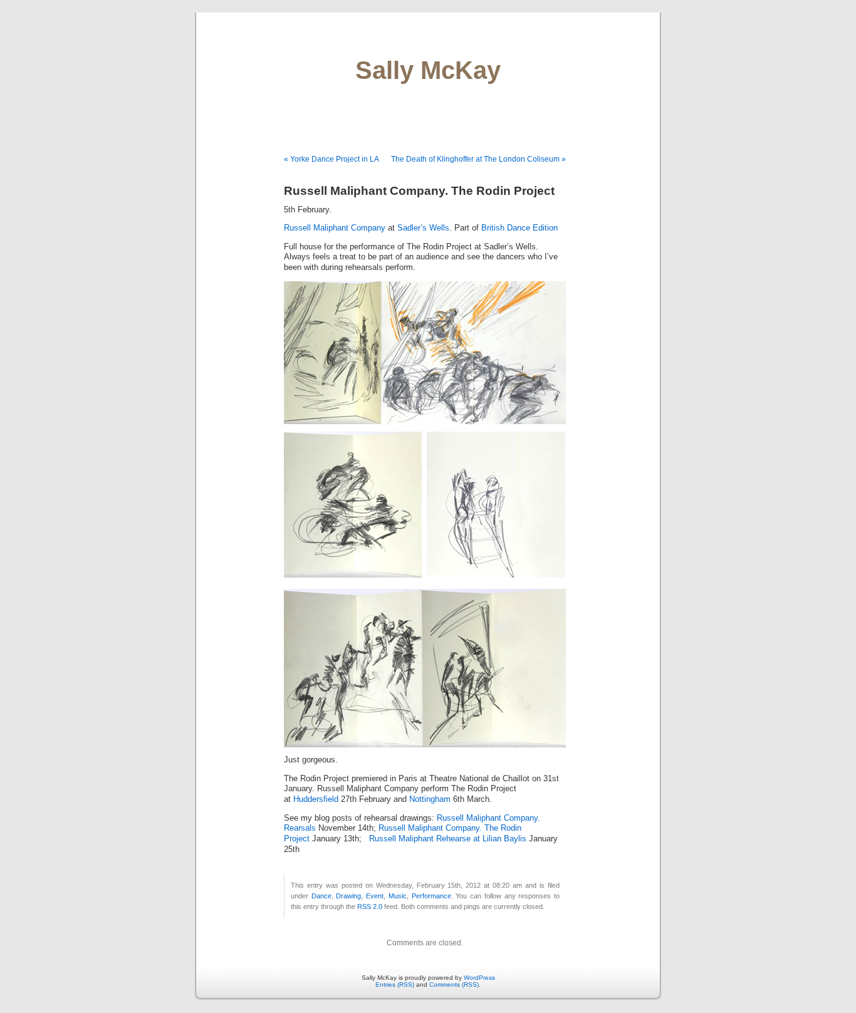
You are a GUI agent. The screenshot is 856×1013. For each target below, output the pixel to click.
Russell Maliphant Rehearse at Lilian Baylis (447, 838)
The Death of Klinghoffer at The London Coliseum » (478, 159)
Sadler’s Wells (423, 228)
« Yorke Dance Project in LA (331, 159)
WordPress (479, 977)
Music (398, 896)
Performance (431, 896)
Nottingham (430, 799)
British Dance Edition (519, 228)
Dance (321, 896)
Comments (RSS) (454, 984)
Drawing (348, 896)
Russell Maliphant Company (334, 228)
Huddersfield (315, 799)
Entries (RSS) (394, 984)
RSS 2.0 (369, 906)
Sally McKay (428, 70)
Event (375, 896)
